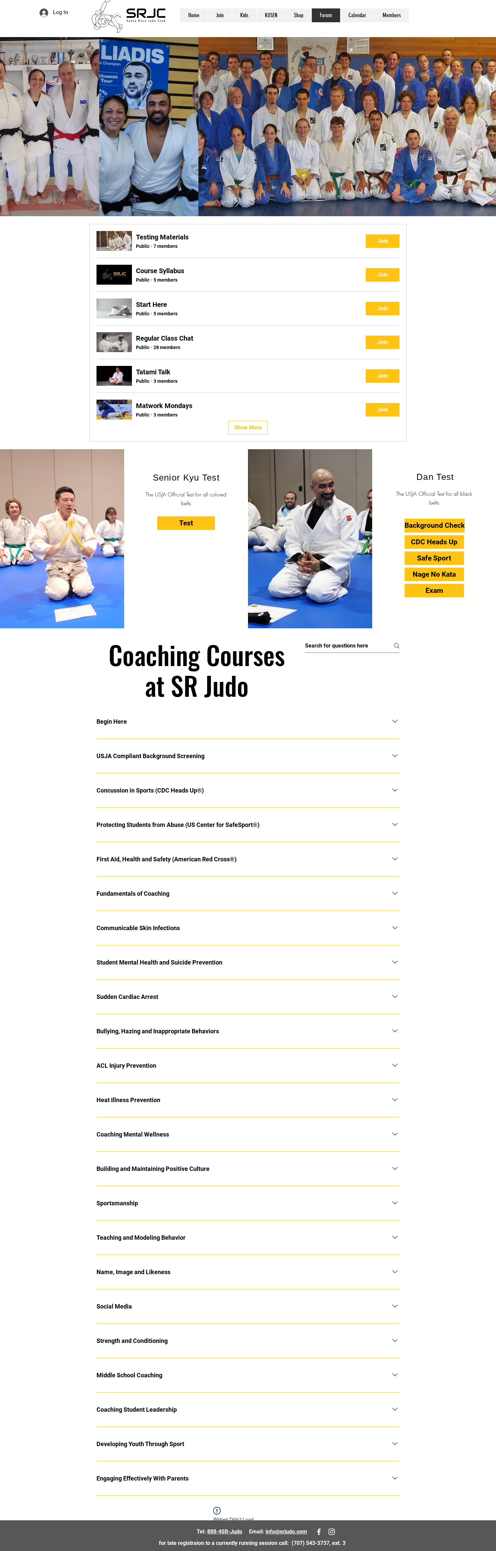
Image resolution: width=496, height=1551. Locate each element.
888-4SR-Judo (224, 1531)
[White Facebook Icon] (472, 14)
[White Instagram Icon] (482, 14)
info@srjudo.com (286, 1531)
